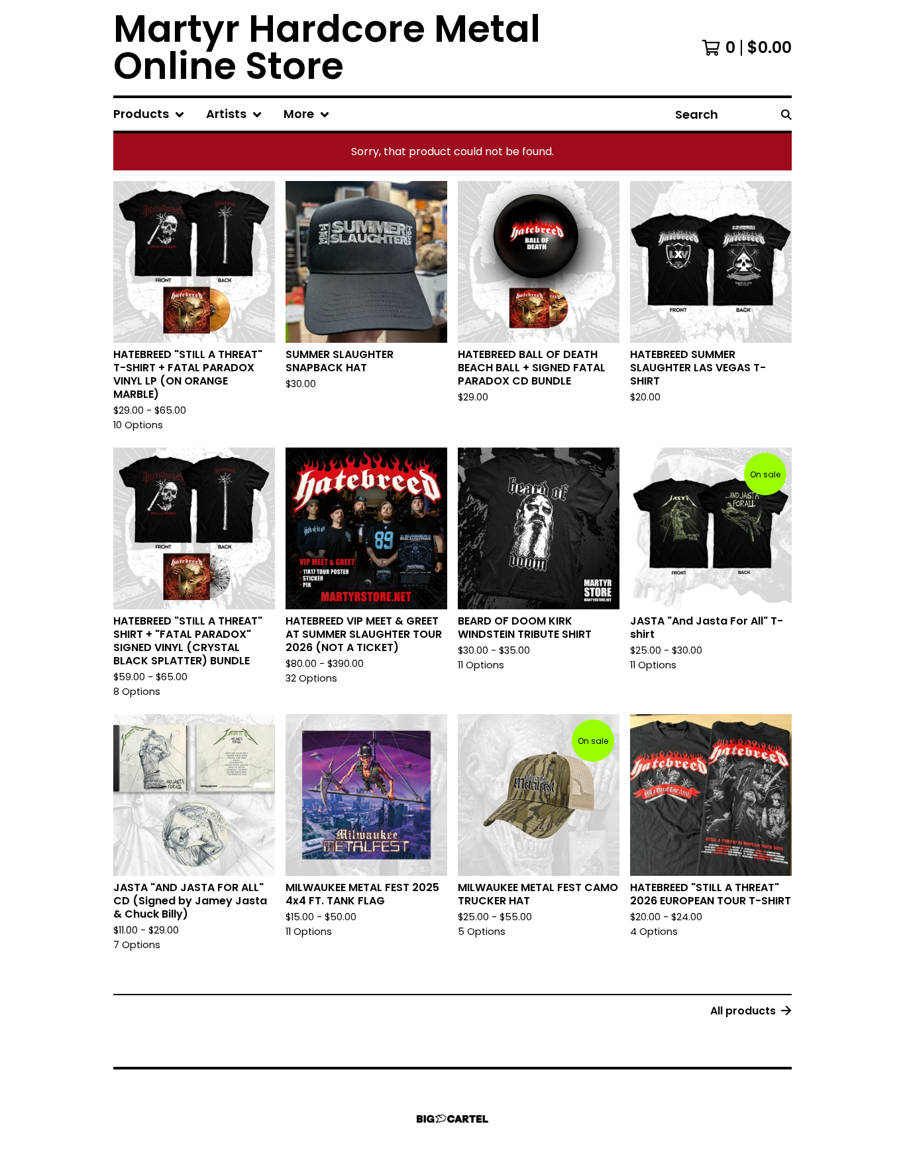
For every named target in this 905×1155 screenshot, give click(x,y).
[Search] (786, 114)
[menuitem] (149, 114)
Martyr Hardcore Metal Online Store (327, 48)
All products (743, 1010)
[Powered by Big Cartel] (452, 1118)
